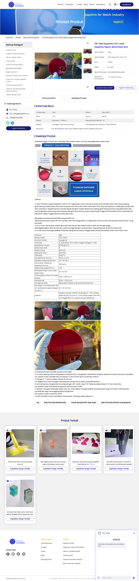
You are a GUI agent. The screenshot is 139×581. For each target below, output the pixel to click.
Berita (92, 4)
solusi (86, 4)
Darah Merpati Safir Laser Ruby (83, 402)
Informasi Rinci (49, 98)
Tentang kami (70, 4)
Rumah (60, 4)
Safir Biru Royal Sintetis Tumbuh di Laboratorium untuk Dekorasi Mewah (119, 463)
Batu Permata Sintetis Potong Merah (116, 402)
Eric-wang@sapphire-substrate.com (24, 113)
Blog (42, 555)
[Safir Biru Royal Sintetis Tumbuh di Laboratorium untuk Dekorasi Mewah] (119, 443)
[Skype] (12, 123)
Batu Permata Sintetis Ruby (55, 402)
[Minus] (134, 533)
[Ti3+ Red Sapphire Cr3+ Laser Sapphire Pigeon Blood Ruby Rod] (58, 65)
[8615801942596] (13, 554)
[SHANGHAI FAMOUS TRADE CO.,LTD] (16, 4)
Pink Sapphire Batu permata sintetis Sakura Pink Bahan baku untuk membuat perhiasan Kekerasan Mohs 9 (53, 463)
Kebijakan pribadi (12, 579)
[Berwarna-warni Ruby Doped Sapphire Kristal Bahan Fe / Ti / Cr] (86, 443)
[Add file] (98, 578)
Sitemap (22, 579)
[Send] (134, 578)
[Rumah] (17, 544)
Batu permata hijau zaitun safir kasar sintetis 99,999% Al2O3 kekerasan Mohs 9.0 (20, 513)
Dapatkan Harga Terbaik (104, 88)
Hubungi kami (101, 4)
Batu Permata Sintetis (31, 38)
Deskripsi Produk (79, 98)
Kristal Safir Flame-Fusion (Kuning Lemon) (20, 463)
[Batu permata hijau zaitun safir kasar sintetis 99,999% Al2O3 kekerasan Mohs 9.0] (20, 493)
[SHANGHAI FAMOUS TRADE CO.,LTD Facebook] (8, 554)
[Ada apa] (8, 123)
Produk (79, 4)
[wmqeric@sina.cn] (24, 554)
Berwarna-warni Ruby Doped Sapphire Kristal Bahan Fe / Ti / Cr (86, 463)
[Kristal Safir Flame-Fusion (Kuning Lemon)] (20, 443)
